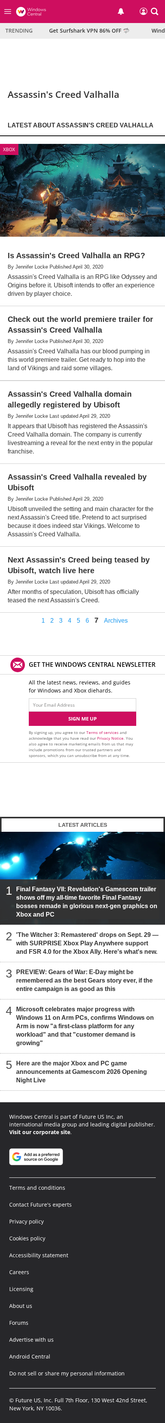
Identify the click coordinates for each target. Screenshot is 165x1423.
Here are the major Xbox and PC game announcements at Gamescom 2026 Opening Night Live (81, 1071)
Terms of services (103, 732)
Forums (18, 1322)
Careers (19, 1272)
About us (20, 1305)
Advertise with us (31, 1339)
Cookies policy (27, 1238)
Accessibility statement (38, 1255)
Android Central (29, 1356)
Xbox (9, 149)
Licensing (21, 1289)
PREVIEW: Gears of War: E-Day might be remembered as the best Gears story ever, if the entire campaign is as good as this (84, 980)
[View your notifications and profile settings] (121, 11)
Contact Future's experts (40, 1204)
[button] (154, 11)
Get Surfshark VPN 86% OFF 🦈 (89, 30)
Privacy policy (26, 1221)
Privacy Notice (110, 738)
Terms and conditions (37, 1187)
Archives (116, 621)
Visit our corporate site (39, 1132)
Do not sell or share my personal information (67, 1373)
